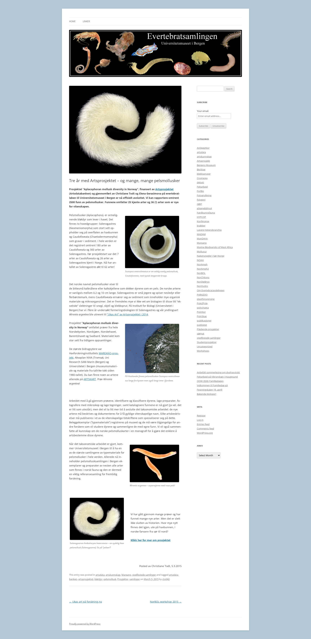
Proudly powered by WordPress (84, 623)
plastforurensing (206, 299)
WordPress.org (205, 432)
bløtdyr (98, 579)
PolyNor (201, 312)
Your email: (203, 111)
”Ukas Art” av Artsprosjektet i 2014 (127, 314)
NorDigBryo (203, 281)
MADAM (201, 234)
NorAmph (202, 264)
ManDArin (202, 238)
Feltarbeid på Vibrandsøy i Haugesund (217, 376)
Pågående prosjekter (208, 329)
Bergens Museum (206, 165)
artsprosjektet (85, 579)
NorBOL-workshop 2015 (166, 601)
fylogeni (201, 199)
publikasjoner (204, 320)
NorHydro (202, 286)
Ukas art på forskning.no (85, 601)
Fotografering (204, 195)
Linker (86, 21)
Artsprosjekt (203, 160)
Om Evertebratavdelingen (210, 290)
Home (72, 21)
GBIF (199, 204)
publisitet (202, 325)
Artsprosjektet (164, 189)
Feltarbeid (202, 186)
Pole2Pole (202, 303)
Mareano (126, 574)
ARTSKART (90, 379)
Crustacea (202, 178)
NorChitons (203, 277)
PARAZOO (202, 294)
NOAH (200, 260)
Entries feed (203, 424)
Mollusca (201, 251)
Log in (200, 420)
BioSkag (201, 169)
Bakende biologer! (206, 394)
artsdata (100, 574)
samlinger (134, 579)
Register (201, 415)
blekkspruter (204, 173)
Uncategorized (204, 346)
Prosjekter (122, 579)
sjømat (200, 333)
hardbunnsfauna (206, 212)
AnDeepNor (203, 147)
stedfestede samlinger (144, 574)
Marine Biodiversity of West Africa (215, 247)
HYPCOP (201, 217)
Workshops (203, 350)
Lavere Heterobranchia (209, 230)
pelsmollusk (109, 579)
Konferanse (203, 221)
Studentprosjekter (207, 342)
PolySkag (202, 316)
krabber (201, 225)
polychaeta (203, 307)
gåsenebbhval (204, 208)
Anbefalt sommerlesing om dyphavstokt (218, 372)
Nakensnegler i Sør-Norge (210, 255)
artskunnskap (113, 574)
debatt (200, 182)
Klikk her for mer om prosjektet (150, 540)
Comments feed (205, 428)
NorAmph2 (203, 268)
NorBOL (201, 273)
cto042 (166, 579)
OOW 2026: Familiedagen (210, 381)
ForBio (200, 191)
